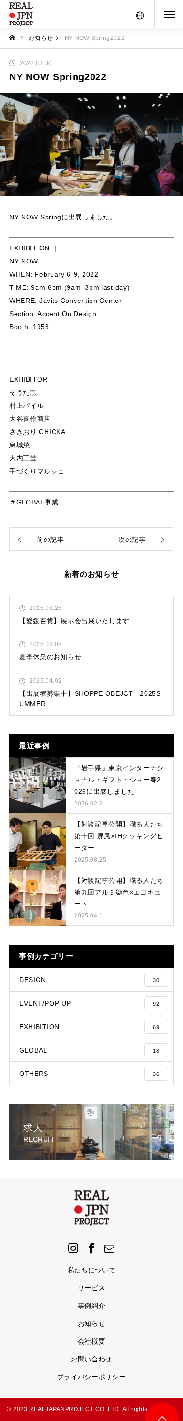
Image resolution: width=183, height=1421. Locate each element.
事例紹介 (92, 1305)
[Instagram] (73, 1247)
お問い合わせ (91, 1359)
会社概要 (92, 1341)
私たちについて (92, 1270)
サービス (92, 1288)
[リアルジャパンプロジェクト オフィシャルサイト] (21, 14)
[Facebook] (91, 1247)
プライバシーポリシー (91, 1377)
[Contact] (109, 1247)
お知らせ (92, 1323)
